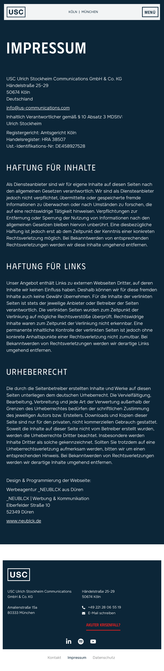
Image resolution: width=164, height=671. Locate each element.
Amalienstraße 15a (22, 607)
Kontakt (54, 657)
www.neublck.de (23, 521)
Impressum (77, 657)
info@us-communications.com (38, 108)
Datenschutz (104, 657)
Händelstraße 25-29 (98, 591)
